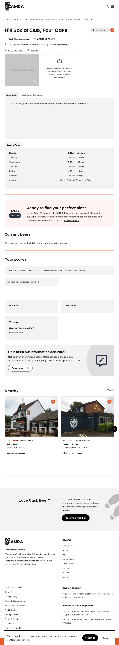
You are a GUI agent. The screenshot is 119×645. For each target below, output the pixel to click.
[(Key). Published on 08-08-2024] (87, 433)
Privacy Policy (11, 596)
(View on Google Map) (57, 44)
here (84, 597)
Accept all (90, 637)
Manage (105, 638)
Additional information (32, 95)
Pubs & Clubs (68, 559)
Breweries (67, 572)
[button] (114, 429)
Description (11, 95)
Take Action (67, 563)
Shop (7, 592)
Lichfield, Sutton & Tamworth (54, 19)
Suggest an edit (20, 368)
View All (110, 390)
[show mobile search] (107, 6)
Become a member (76, 270)
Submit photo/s (59, 77)
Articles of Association (15, 605)
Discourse (9, 623)
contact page (11, 564)
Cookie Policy (11, 610)
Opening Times (13, 145)
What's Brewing (12, 628)
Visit (64, 554)
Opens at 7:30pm (46, 39)
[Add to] (112, 30)
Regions (17, 19)
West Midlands (31, 19)
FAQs (45, 560)
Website (34, 50)
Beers (65, 577)
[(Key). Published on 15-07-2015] (31, 433)
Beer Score (102, 30)
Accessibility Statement (15, 601)
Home (7, 19)
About (65, 550)
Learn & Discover (12, 587)
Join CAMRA (68, 545)
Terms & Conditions (13, 619)
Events (65, 568)
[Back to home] (14, 6)
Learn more (22, 639)
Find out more (71, 220)
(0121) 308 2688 (15, 50)
